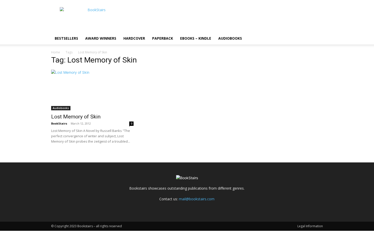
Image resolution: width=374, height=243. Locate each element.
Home (55, 52)
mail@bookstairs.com (196, 198)
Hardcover (134, 38)
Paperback (162, 38)
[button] (317, 38)
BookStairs (59, 123)
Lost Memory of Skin (75, 117)
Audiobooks (230, 38)
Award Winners (100, 38)
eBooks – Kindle (195, 38)
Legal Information (310, 226)
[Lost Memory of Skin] (92, 90)
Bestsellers (66, 38)
